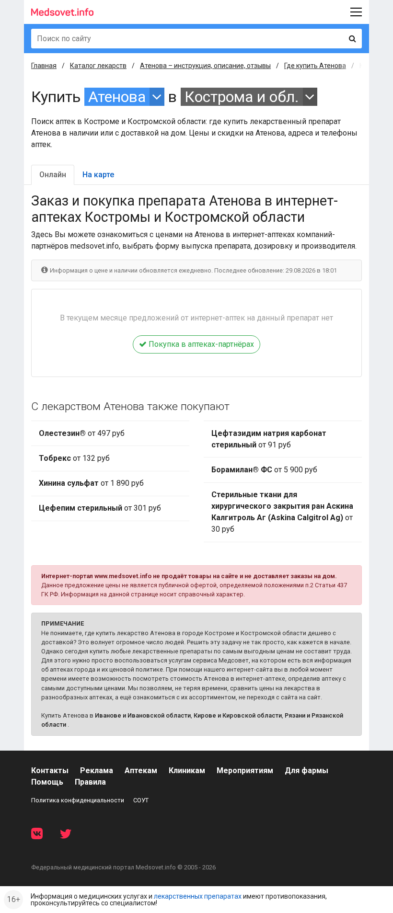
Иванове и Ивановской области (143, 715)
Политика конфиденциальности (77, 800)
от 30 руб (282, 512)
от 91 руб (268, 439)
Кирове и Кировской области (238, 715)
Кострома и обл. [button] (242, 97)
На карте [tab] (98, 174)
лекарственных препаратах (198, 896)
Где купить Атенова (315, 65)
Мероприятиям (245, 770)
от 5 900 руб (264, 469)
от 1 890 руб (91, 483)
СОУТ (141, 800)
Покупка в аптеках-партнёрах (200, 344)
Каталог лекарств (98, 65)
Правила (90, 782)
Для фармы (306, 770)
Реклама (96, 770)
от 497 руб (82, 433)
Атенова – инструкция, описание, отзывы (205, 65)
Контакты (50, 770)
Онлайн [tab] (52, 174)
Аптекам (141, 770)
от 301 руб (100, 508)
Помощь (47, 782)
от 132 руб (74, 458)
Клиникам (187, 770)
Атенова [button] (117, 97)
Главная (44, 65)
